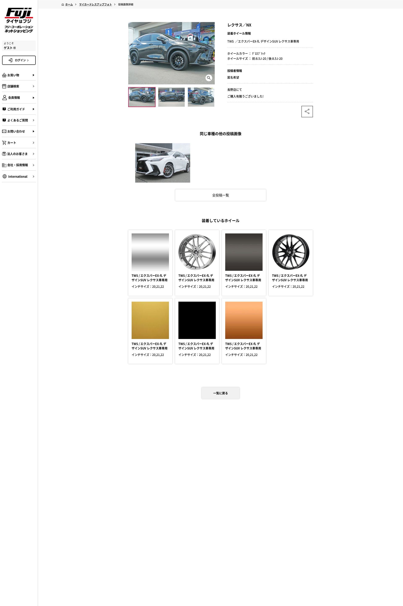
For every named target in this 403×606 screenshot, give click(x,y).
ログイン (20, 60)
